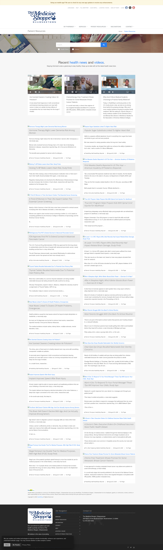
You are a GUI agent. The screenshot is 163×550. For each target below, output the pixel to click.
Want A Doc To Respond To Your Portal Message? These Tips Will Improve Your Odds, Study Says (108, 383)
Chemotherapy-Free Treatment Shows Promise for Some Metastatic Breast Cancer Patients (80, 99)
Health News (65, 49)
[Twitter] (131, 547)
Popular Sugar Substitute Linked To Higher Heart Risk (107, 130)
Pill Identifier (84, 7)
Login (122, 7)
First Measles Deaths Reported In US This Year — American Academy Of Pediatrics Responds (105, 166)
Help (77, 7)
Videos (77, 49)
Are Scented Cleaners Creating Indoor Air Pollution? (50, 343)
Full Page (68, 158)
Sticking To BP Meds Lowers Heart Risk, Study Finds (50, 168)
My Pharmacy (69, 27)
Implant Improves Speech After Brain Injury (47, 378)
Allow (7, 545)
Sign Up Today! (115, 7)
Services (82, 27)
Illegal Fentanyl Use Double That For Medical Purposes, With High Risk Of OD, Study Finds (52, 452)
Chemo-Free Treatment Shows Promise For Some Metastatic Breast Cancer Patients (105, 459)
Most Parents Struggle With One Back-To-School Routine (108, 314)
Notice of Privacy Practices (63, 534)
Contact (129, 27)
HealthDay (40, 497)
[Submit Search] (104, 45)
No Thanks (16, 545)
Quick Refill (93, 7)
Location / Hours (104, 7)
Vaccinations (116, 27)
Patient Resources (98, 27)
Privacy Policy (26, 545)
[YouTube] (134, 547)
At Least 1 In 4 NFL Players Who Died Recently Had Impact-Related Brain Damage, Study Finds (105, 244)
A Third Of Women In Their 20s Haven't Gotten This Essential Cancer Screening (50, 200)
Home (120, 31)
